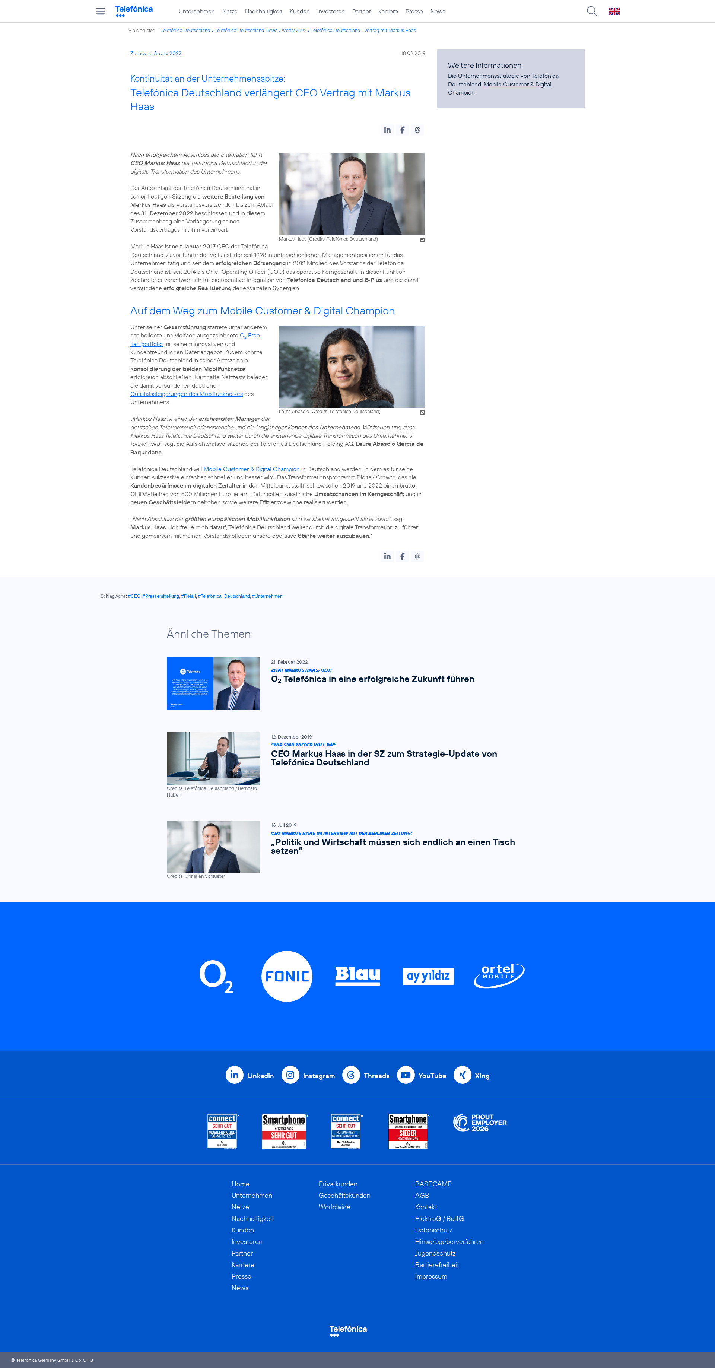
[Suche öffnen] (592, 11)
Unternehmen (197, 11)
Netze (230, 11)
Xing (482, 1076)
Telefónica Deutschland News (245, 30)
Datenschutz (433, 1230)
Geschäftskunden (345, 1195)
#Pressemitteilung (161, 596)
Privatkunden (338, 1184)
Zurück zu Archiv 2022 (156, 53)
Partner (361, 11)
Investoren (331, 11)
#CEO (134, 596)
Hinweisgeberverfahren (449, 1241)
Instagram (319, 1076)
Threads (377, 1076)
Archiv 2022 (294, 30)
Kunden (300, 11)
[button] (387, 130)
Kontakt (426, 1207)
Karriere (388, 11)
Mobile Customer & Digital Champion (252, 469)
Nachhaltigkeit (263, 11)
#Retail (188, 596)
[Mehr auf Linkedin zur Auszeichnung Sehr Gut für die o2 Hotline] (347, 1131)
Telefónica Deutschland (185, 30)
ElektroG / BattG (439, 1218)
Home (241, 1184)
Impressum (431, 1276)
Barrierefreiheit (437, 1264)
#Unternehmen (267, 596)
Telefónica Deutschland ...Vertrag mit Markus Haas (363, 30)
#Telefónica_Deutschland (224, 596)
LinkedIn (260, 1076)
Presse (414, 11)
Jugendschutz (435, 1253)
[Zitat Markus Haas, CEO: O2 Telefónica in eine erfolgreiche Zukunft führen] (353, 683)
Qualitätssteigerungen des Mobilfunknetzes (186, 393)
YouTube (432, 1076)
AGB (422, 1195)
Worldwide (334, 1207)
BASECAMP (433, 1184)
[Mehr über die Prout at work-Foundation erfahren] (480, 1131)
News (437, 11)
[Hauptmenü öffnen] (100, 11)
